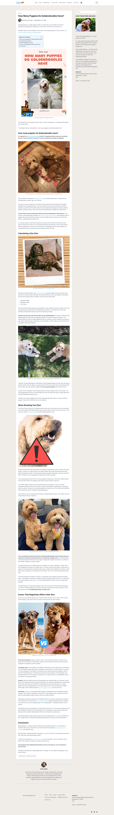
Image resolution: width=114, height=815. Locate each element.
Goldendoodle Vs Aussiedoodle (44, 655)
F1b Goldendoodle (42, 700)
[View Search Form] (96, 2)
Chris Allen (30, 20)
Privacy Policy (61, 794)
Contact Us (48, 799)
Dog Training (62, 2)
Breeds (20, 13)
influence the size (39, 198)
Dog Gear (69, 2)
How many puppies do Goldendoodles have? (31, 39)
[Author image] (19, 20)
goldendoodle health (31, 755)
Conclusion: (23, 46)
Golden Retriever (40, 293)
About (54, 794)
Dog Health (55, 2)
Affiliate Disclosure (63, 797)
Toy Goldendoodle (32, 412)
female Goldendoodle (33, 136)
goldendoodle (22, 755)
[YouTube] (81, 3)
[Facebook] (92, 812)
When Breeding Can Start (26, 42)
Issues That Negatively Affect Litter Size (30, 44)
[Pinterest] (97, 812)
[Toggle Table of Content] (40, 37)
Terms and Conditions (50, 797)
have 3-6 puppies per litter (45, 687)
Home (36, 2)
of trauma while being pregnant (48, 215)
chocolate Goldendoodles (49, 288)
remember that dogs (37, 739)
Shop (40, 2)
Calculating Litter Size (25, 41)
